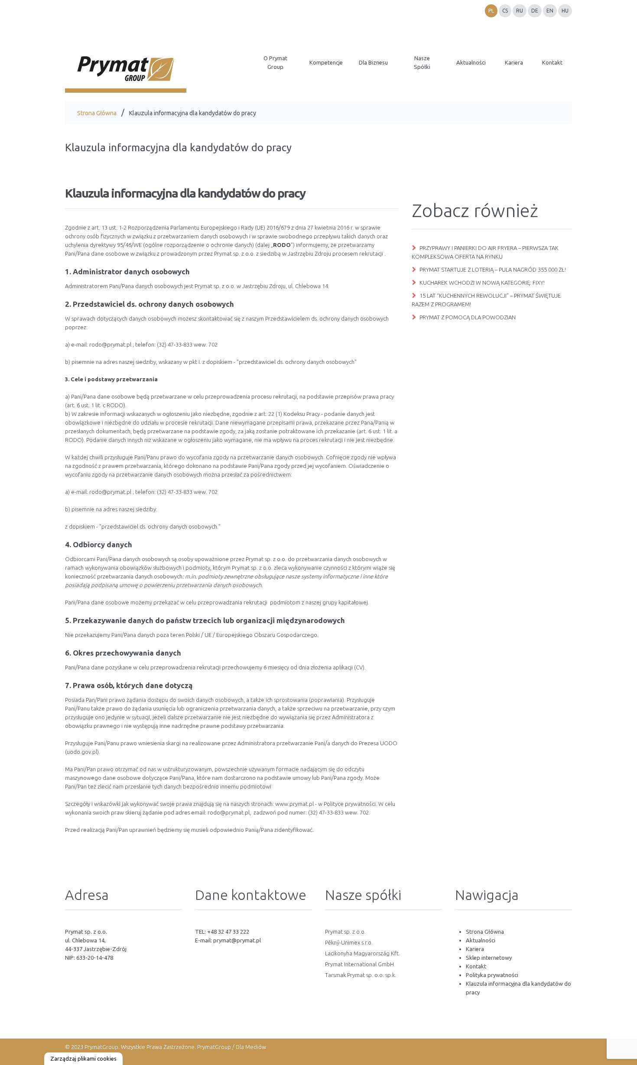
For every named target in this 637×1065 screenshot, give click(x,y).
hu (565, 10)
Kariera (475, 949)
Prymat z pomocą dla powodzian (467, 317)
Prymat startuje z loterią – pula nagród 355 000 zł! (492, 269)
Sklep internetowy (489, 958)
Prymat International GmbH (359, 964)
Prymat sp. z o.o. (345, 932)
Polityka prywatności (492, 975)
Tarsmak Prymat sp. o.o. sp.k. (360, 975)
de (534, 10)
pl (491, 10)
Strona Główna (97, 113)
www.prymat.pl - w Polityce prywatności (325, 804)
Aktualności (480, 940)
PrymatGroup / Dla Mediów (231, 1047)
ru (519, 10)
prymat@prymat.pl (237, 940)
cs (505, 10)
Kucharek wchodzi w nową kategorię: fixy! (482, 282)
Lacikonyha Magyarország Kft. (362, 953)
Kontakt (476, 966)
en (549, 10)
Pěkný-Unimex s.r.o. (349, 942)
